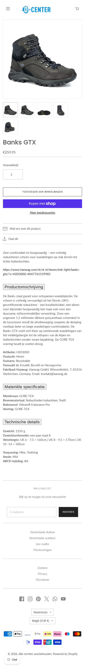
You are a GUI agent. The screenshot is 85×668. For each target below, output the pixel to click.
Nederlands (40, 612)
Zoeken (42, 568)
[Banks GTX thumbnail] (10, 109)
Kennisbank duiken (42, 532)
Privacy (42, 573)
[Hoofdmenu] (8, 9)
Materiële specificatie (25, 386)
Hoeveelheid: (11, 165)
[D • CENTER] (35, 9)
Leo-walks (42, 544)
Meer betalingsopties (42, 212)
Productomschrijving (24, 287)
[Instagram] (30, 599)
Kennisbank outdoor (42, 538)
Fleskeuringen (42, 550)
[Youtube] (63, 599)
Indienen (68, 512)
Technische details (22, 422)
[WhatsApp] (55, 599)
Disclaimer (42, 579)
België (40, 620)
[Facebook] (21, 599)
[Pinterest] (38, 599)
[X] (46, 599)
